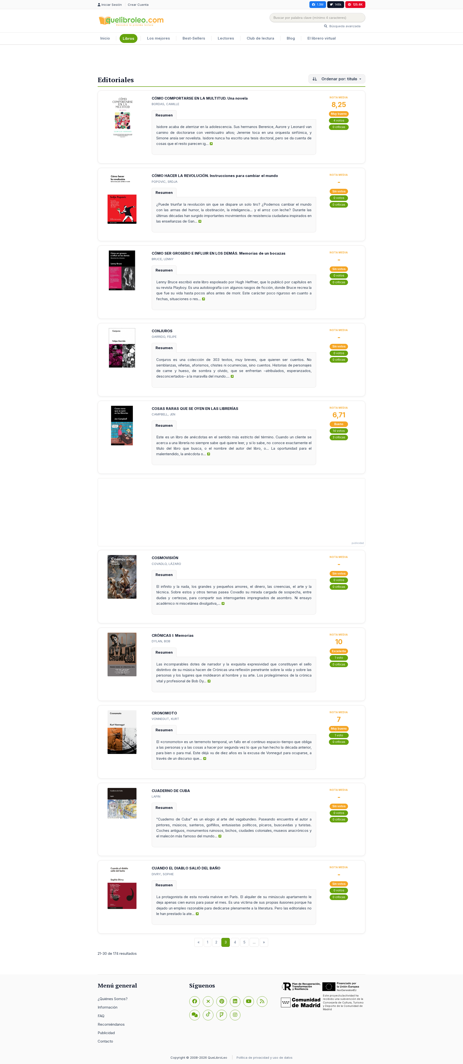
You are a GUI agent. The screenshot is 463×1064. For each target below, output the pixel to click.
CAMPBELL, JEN (163, 414)
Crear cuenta (138, 5)
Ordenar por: (338, 78)
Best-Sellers (194, 38)
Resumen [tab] (164, 115)
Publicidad (106, 1032)
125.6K (358, 4)
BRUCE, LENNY (163, 259)
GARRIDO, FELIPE (164, 337)
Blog (291, 38)
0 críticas (339, 127)
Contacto (105, 1041)
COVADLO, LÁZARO (166, 564)
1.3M (320, 4)
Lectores (226, 38)
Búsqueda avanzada (344, 26)
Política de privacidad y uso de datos (265, 1057)
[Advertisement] (231, 60)
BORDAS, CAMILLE (165, 104)
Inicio (105, 38)
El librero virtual (321, 38)
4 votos (339, 120)
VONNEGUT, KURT (165, 719)
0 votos (339, 198)
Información (107, 1007)
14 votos (339, 431)
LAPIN (156, 796)
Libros (128, 38)
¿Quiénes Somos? (113, 998)
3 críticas (339, 437)
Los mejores (158, 38)
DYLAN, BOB (161, 641)
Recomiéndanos (111, 1024)
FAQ (101, 1016)
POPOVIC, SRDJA (164, 181)
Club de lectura (260, 38)
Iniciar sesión (112, 5)
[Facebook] (194, 1001)
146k (338, 4)
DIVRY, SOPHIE (163, 874)
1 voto (339, 657)
